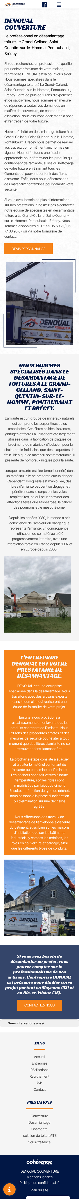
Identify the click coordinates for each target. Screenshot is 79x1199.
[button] (28, 248)
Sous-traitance (39, 1142)
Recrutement (39, 1076)
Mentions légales (40, 1177)
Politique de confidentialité (39, 1183)
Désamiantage (39, 1122)
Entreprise (39, 1063)
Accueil (39, 1057)
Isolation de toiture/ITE (40, 1135)
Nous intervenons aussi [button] (26, 1023)
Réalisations (39, 1070)
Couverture (39, 1116)
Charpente (39, 1129)
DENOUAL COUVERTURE (39, 1171)
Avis (39, 1083)
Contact (40, 1089)
